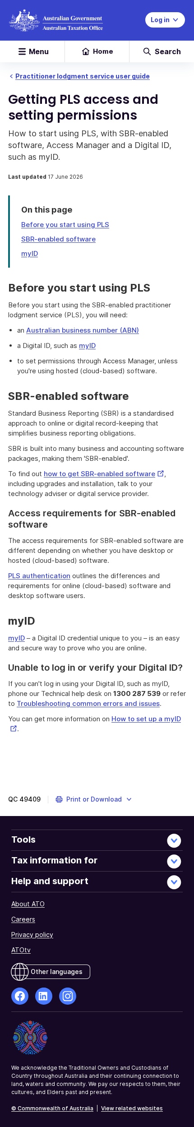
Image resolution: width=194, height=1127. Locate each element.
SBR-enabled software (58, 239)
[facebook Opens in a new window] (19, 996)
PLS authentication (39, 575)
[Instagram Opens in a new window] (67, 996)
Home (103, 51)
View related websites (132, 1108)
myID (29, 253)
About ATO (28, 904)
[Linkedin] (43, 996)
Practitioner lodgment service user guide (82, 76)
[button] (94, 799)
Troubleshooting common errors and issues (88, 703)
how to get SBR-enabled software (104, 473)
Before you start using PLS (65, 224)
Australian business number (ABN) (82, 330)
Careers (23, 919)
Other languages (57, 971)
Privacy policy (32, 934)
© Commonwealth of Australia (52, 1108)
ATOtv (21, 950)
